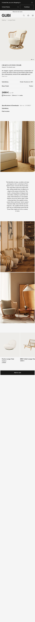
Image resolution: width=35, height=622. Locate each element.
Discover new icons (17, 11)
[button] (28, 15)
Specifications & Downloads (10, 105)
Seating (4, 20)
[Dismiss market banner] (32, 2)
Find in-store (5, 111)
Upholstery (5, 108)
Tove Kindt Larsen (11, 67)
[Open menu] (33, 15)
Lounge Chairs (11, 20)
